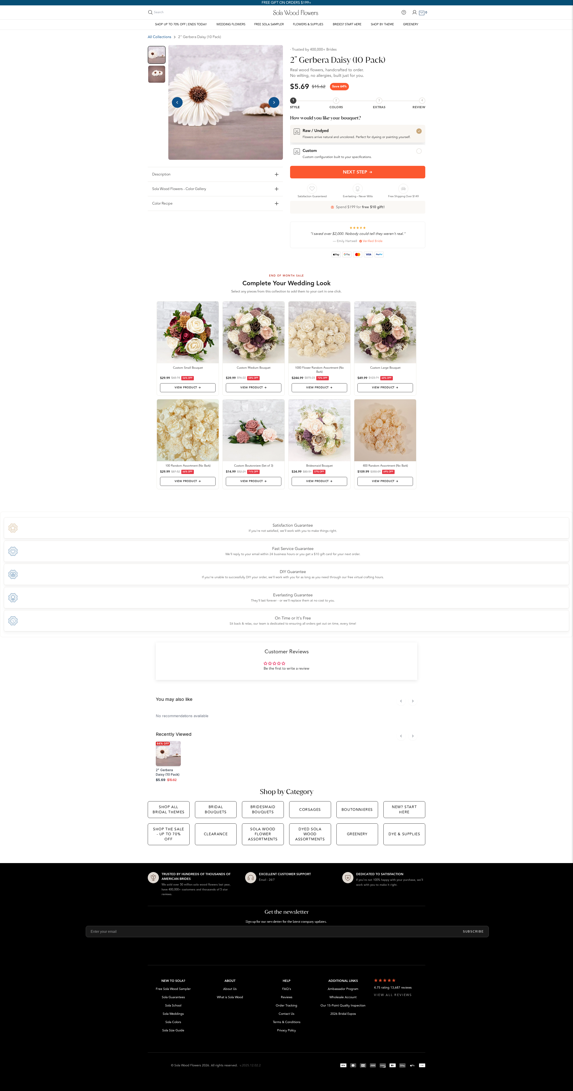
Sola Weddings (173, 1013)
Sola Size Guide (173, 1030)
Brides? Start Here (347, 24)
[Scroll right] (412, 701)
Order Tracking (286, 1005)
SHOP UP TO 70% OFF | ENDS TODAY (181, 24)
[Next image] (274, 102)
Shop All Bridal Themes (169, 809)
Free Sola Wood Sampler (173, 989)
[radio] (357, 133)
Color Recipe (162, 203)
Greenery (410, 24)
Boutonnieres (357, 809)
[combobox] (174, 12)
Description (161, 174)
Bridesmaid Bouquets (263, 809)
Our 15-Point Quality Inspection (343, 1005)
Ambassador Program (343, 989)
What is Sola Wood (230, 997)
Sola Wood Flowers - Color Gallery (179, 189)
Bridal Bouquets (216, 809)
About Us (230, 989)
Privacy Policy (286, 1030)
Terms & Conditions (286, 1022)
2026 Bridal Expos (343, 1013)
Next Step (355, 172)
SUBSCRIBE (473, 931)
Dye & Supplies (404, 834)
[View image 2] (157, 74)
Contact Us (286, 1013)
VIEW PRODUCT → (188, 387)
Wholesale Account (343, 997)
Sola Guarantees (173, 997)
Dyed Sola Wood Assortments (310, 834)
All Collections (159, 37)
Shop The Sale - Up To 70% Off (168, 834)
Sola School (173, 1005)
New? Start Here (404, 809)
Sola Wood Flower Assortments (263, 834)
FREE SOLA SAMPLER (269, 24)
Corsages (310, 809)
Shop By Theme (382, 24)
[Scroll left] (401, 701)
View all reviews (393, 995)
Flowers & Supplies (308, 24)
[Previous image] (177, 102)
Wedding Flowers (230, 24)
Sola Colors (173, 1022)
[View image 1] (157, 55)
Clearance (216, 834)
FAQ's (286, 989)
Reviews (286, 997)
